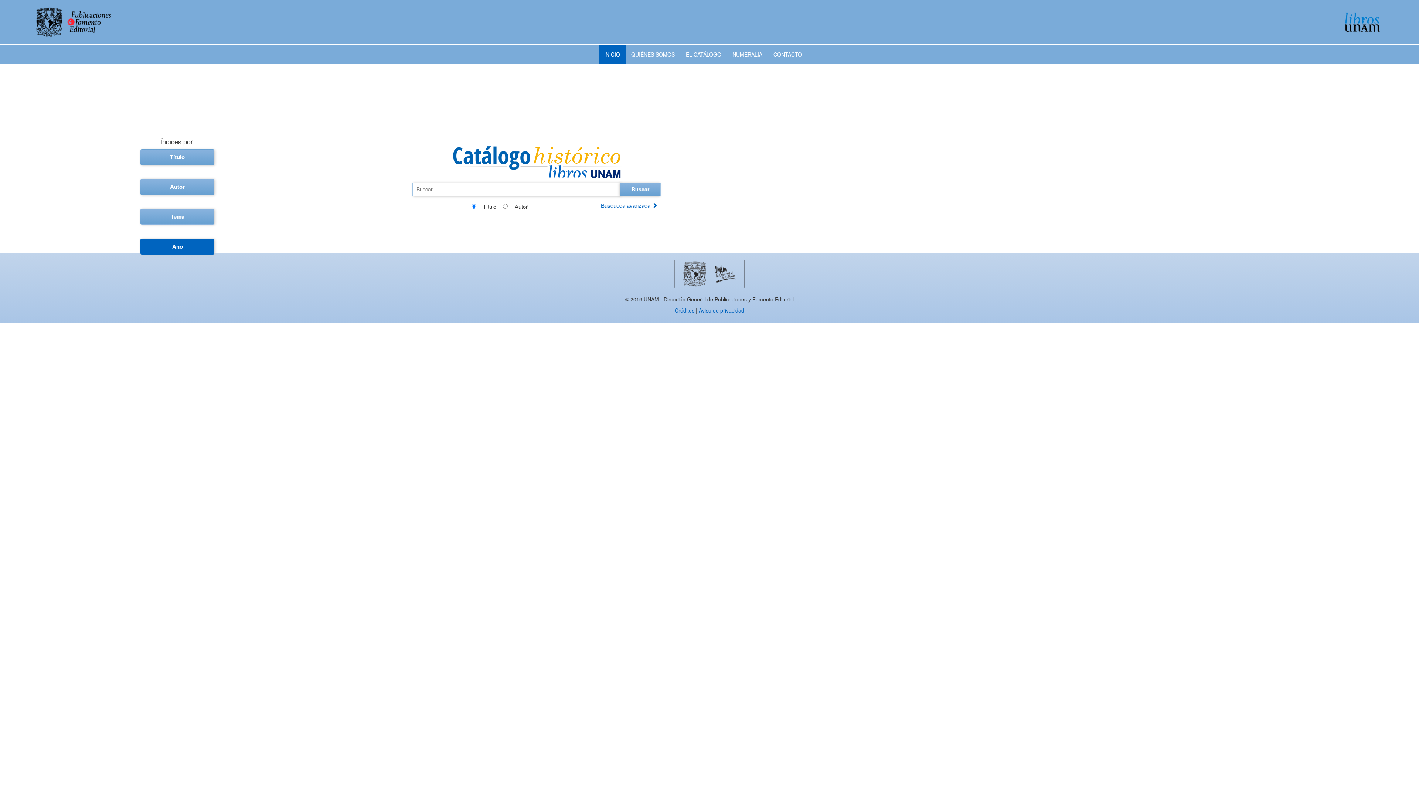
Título (177, 157)
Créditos (684, 310)
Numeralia (747, 54)
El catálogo (703, 54)
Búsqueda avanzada (626, 205)
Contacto (787, 54)
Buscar (640, 189)
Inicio (612, 54)
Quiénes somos (653, 54)
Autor (177, 187)
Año (177, 246)
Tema (177, 216)
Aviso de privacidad (721, 310)
